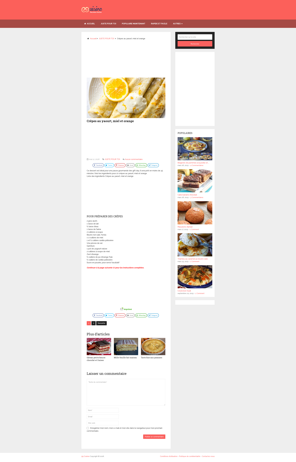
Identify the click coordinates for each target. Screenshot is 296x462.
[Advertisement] (126, 59)
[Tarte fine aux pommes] (153, 346)
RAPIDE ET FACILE (159, 24)
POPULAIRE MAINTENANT (133, 24)
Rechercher (195, 44)
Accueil (90, 24)
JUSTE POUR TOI (108, 24)
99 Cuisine (85, 456)
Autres (177, 24)
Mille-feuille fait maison (125, 357)
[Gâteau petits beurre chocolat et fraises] (99, 346)
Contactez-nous (208, 456)
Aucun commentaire (134, 159)
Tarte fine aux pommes (151, 357)
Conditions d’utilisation (169, 456)
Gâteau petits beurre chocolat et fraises (96, 358)
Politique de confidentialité (189, 456)
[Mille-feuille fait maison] (126, 346)
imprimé (128, 309)
